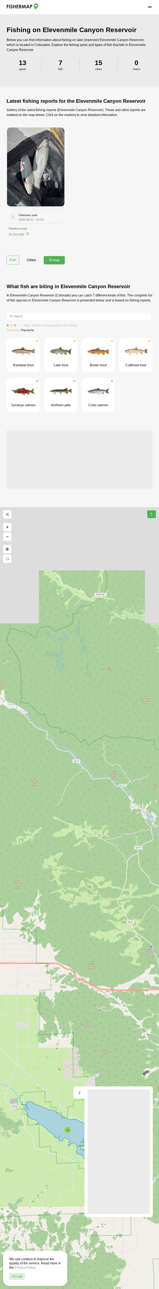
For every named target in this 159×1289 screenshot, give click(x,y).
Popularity (27, 330)
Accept (17, 1276)
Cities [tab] (31, 260)
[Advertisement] (79, 459)
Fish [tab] (12, 260)
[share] (7, 514)
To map (54, 260)
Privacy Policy (25, 1267)
